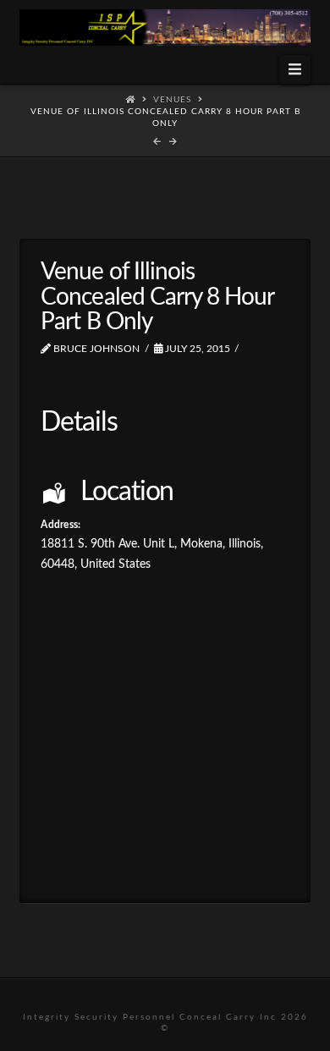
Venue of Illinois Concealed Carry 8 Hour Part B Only (165, 117)
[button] (294, 69)
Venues (172, 100)
